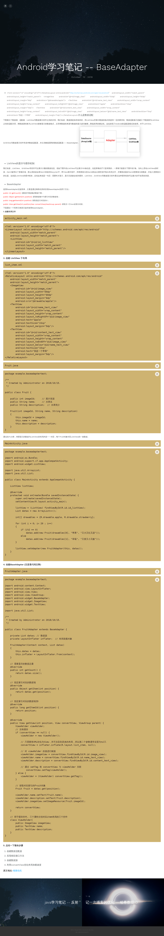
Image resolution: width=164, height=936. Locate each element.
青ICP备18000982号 (82, 932)
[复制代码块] (157, 218)
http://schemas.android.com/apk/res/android (89, 93)
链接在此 (17, 870)
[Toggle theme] (10, 6)
